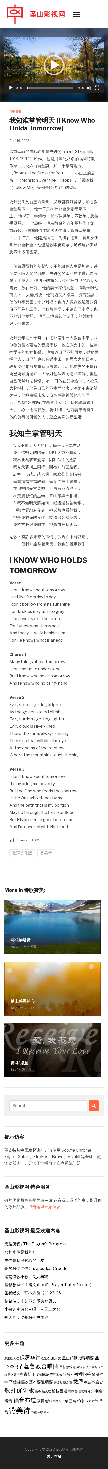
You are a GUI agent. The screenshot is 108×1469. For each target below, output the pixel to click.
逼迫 (47, 1412)
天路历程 (13, 1374)
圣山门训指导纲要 (78, 1358)
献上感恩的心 (23, 1001)
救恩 (78, 1381)
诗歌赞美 (15, 111)
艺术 (92, 1401)
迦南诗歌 (37, 1412)
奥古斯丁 (28, 1374)
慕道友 (58, 1382)
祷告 (8, 1400)
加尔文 (55, 1358)
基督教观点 (67, 1367)
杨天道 (46, 1391)
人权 (16, 1358)
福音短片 (58, 1401)
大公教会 (91, 1367)
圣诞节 (16, 1366)
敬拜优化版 (22, 853)
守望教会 (56, 1374)
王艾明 (83, 1391)
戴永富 (68, 1382)
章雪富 (71, 1400)
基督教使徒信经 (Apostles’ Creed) (35, 1268)
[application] (54, 65)
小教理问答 (81, 1374)
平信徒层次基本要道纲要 (31, 1382)
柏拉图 (57, 1391)
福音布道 (24, 1400)
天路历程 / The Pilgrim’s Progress (35, 1244)
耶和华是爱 (21, 939)
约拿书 (82, 1401)
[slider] (50, 88)
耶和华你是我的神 (20, 1252)
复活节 (80, 1367)
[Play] (10, 87)
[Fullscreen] (97, 87)
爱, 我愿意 (19, 1062)
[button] (54, 65)
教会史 (97, 1382)
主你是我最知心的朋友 (24, 1260)
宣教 (66, 1374)
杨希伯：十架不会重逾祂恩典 (30, 1301)
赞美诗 (46, 853)
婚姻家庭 (42, 1374)
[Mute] (89, 87)
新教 (38, 1391)
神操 (98, 1390)
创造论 (45, 1358)
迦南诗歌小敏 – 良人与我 (26, 1276)
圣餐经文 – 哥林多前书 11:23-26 (32, 1293)
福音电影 (44, 1401)
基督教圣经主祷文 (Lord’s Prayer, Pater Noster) (47, 1284)
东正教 (8, 1358)
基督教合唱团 (41, 1366)
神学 (90, 1391)
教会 (87, 1382)
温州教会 (71, 1391)
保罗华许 (30, 1357)
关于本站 (54, 1456)
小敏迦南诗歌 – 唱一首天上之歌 (32, 1309)
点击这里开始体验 (44, 1206)
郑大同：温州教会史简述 (26, 1317)
